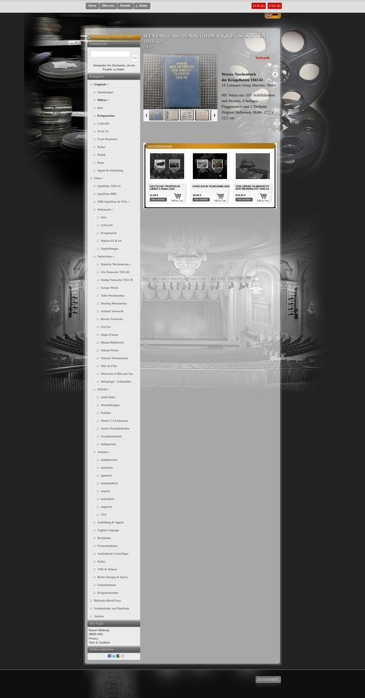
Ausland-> (103, 452)
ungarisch (106, 506)
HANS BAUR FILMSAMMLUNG (211, 186)
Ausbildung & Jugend (110, 522)
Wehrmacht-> (105, 209)
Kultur (101, 147)
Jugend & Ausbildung (110, 170)
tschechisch (107, 499)
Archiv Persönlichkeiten (115, 428)
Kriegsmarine (109, 233)
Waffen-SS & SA (111, 240)
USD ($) (275, 6)
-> (101, 84)
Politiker (106, 413)
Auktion (99, 616)
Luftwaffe (103, 123)
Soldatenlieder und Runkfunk (111, 608)
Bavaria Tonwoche (112, 319)
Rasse (100, 162)
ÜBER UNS (96, 634)
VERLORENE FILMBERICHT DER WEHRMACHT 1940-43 (252, 187)
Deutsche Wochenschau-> (116, 264)
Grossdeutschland (111, 436)
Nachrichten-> (105, 256)
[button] (92, 6)
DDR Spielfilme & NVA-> (113, 201)
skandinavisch (109, 459)
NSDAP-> (103, 389)
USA (104, 514)
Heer (100, 107)
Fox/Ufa (106, 326)
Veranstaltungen (110, 405)
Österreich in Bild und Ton (117, 373)
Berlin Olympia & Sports (112, 577)
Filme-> (99, 178)
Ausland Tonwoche (112, 311)
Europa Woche (109, 287)
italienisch (107, 467)
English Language (108, 530)
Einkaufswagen (102, 37)
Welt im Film (109, 366)
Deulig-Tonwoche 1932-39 (117, 280)
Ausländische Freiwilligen (112, 553)
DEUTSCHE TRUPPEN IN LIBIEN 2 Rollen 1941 (165, 187)
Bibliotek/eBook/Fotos (107, 600)
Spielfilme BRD (107, 194)
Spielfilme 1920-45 (109, 186)
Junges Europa (109, 334)
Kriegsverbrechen (107, 592)
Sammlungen (105, 92)
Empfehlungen (109, 248)
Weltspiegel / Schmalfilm (116, 381)
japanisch (106, 475)
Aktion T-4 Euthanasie (114, 420)
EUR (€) (258, 6)
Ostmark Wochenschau (114, 358)
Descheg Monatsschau (114, 303)
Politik (101, 154)
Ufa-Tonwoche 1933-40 (115, 272)
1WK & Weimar (107, 569)
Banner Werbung (99, 630)
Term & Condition (99, 642)
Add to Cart (177, 200)
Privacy (93, 638)
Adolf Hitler (108, 397)
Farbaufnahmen (106, 585)
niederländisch (109, 483)
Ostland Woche (110, 350)
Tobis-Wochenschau (112, 295)
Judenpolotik (108, 444)
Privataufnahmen (107, 545)
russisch (105, 491)
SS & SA (103, 131)
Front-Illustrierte (107, 139)
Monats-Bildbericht (112, 342)
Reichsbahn (104, 538)
